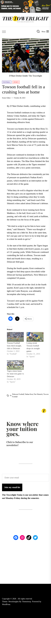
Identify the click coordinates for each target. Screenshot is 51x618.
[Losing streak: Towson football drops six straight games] (35, 337)
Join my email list (12, 487)
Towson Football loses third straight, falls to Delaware (14, 345)
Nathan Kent (29, 394)
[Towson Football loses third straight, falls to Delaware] (15, 337)
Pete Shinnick (38, 394)
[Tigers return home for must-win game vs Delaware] (15, 365)
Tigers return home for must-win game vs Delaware (15, 373)
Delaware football (18, 394)
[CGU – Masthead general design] (25, 1)
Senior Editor (6, 98)
